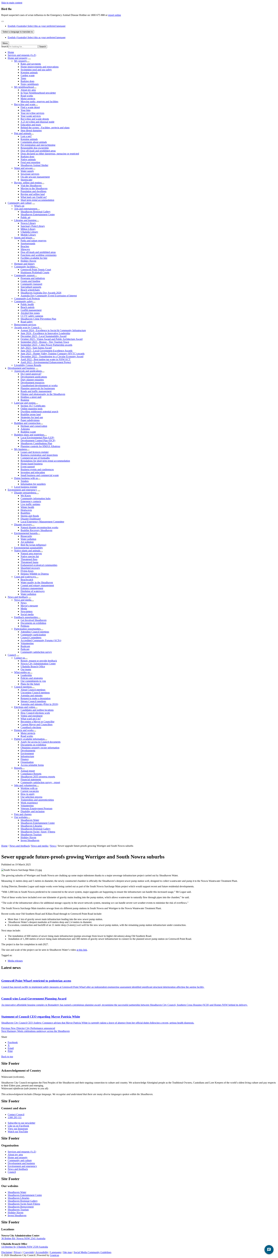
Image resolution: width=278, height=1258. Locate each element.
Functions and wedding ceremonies (38, 255)
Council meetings (23, 686)
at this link (82, 949)
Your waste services (31, 116)
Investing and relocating (33, 472)
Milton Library (28, 229)
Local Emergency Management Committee (42, 521)
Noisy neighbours (30, 84)
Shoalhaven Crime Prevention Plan (38, 318)
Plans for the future (30, 684)
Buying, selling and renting (28, 182)
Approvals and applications (28, 371)
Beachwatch (27, 579)
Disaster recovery (23, 524)
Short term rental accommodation (37, 200)
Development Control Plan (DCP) (38, 440)
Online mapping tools (31, 408)
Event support (28, 466)
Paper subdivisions (30, 420)
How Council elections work (35, 712)
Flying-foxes (27, 571)
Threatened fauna (29, 562)
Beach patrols (27, 307)
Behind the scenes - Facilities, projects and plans (45, 127)
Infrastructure (27, 756)
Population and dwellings (33, 191)
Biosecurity (26, 536)
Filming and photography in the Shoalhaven (43, 394)
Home (4, 845)
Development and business (21, 368)
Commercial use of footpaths (35, 458)
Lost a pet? (26, 136)
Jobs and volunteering (25, 785)
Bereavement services (25, 324)
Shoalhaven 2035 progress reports (38, 776)
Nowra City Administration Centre (38, 663)
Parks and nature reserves (33, 240)
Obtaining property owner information (40, 747)
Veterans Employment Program (36, 808)
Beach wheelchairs (30, 289)
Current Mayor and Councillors (36, 724)
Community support (24, 275)
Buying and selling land (33, 194)
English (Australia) (36, 26)
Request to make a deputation (36, 698)
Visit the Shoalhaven (31, 185)
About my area (28, 90)
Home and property (18, 58)
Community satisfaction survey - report (40, 782)
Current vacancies (30, 791)
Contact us (19, 657)
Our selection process (31, 797)
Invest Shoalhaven (30, 840)
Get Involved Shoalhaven (33, 620)
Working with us (29, 788)
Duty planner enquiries (32, 379)
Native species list (30, 556)
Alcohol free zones (30, 313)
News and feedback (18, 597)
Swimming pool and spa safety (36, 69)
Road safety (27, 321)
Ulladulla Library (29, 232)
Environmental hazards (25, 533)
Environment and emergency (22, 489)
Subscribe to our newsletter (21, 1122)
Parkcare (25, 649)
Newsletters (26, 611)
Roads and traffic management (36, 391)
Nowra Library (28, 223)
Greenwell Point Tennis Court (36, 269)
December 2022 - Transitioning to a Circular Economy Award (52, 356)
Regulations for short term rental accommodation (45, 460)
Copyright (28, 1252)
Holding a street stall (31, 397)
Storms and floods (30, 515)
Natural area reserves (31, 553)
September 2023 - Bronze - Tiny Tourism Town (45, 342)
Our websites (21, 817)
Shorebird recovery (30, 568)
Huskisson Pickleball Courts (35, 272)
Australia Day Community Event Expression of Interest (49, 295)
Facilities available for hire (34, 258)
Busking (25, 400)
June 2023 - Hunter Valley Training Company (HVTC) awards (52, 353)
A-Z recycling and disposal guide (37, 121)
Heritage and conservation (34, 426)
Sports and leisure (23, 237)
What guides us (22, 672)
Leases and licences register (35, 452)
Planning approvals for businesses (38, 388)
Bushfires (25, 513)
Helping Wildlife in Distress (35, 573)
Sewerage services (30, 174)
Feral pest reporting (30, 162)
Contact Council (16, 1114)
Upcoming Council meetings (35, 692)
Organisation (27, 762)
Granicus (54, 1255)
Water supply (27, 171)
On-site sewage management (35, 176)
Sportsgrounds (28, 243)
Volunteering (27, 643)
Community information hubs (36, 498)
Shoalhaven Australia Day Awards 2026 (41, 292)
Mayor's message (29, 605)
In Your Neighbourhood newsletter (38, 92)
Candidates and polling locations (37, 710)
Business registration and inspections (39, 455)
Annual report (28, 770)
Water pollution (28, 539)
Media (24, 608)
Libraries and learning (25, 220)
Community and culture (20, 203)
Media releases (15, 960)
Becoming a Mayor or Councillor (37, 721)
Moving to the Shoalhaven (34, 188)
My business (20, 449)
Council (12, 655)
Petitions (25, 626)
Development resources (32, 382)
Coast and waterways (25, 576)
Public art (25, 217)
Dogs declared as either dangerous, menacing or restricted (50, 153)
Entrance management (32, 588)
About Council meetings (33, 689)
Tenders (25, 481)
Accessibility (41, 1252)
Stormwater (26, 179)
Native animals (28, 159)
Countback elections (31, 727)
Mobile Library (28, 234)
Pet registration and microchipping (38, 145)
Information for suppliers (33, 484)
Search (4, 46)
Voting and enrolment (31, 715)
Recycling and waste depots (35, 119)
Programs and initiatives (33, 278)
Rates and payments (31, 63)
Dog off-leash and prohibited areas (38, 150)
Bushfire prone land (31, 414)
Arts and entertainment (25, 208)
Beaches (25, 246)
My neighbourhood (24, 87)
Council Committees (31, 637)
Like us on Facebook (18, 1125)
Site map (67, 1252)
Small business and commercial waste (40, 475)
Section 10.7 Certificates (33, 405)
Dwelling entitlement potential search (39, 411)
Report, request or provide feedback (39, 660)
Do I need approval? (31, 373)
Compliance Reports (31, 773)
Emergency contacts (31, 501)
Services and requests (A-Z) (22, 55)
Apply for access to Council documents (40, 741)
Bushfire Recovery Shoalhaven (36, 530)
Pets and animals (22, 133)
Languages (55, 1252)
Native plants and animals (27, 550)
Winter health (27, 507)
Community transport (31, 284)
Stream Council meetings (33, 701)
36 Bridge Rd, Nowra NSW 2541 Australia (23, 1238)
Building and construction (27, 423)
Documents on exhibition (33, 623)
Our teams (26, 669)
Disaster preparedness (25, 492)
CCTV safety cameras (32, 316)
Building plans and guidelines (29, 434)
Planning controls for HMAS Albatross (40, 446)
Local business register (25, 486)
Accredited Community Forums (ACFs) (41, 640)
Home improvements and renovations (40, 66)
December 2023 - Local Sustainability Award (43, 336)
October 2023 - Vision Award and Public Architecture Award (52, 339)
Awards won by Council (26, 327)
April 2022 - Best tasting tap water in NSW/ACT (45, 359)
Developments (28, 750)
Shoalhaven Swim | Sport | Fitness (38, 831)
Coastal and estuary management (37, 585)
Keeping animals (29, 72)
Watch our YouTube (18, 1131)
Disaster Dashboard (31, 518)
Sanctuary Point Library (33, 226)
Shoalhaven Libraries (31, 826)
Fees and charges (23, 814)
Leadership (26, 675)
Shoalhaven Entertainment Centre (38, 214)
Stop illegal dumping (31, 130)
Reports (18, 768)
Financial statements (31, 779)
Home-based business (32, 463)
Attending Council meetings (35, 631)
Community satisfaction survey (36, 652)
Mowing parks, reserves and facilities (39, 101)
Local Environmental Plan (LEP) (37, 437)
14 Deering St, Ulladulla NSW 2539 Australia (24, 1246)
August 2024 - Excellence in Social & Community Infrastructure (53, 330)
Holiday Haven (28, 260)
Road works (27, 95)
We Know (26, 495)
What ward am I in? (31, 718)
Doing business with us (26, 478)
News (24, 602)
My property (20, 61)
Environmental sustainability (28, 547)
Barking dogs (27, 81)
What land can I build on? (34, 197)
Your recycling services (32, 113)
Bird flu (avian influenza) (33, 544)
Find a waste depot (30, 107)
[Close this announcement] (2, 21)
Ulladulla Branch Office (33, 666)
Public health (27, 304)
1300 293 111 (15, 1117)
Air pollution (27, 542)
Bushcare (25, 646)
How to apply (28, 794)
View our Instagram (18, 1128)
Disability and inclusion (33, 811)
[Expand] (29, 58)
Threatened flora (29, 559)
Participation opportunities (27, 628)
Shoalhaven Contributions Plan (36, 443)
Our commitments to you (33, 681)
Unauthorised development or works (39, 385)
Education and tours (31, 124)
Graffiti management (31, 310)
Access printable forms (32, 765)
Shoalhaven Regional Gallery (36, 211)
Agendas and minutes (31, 695)
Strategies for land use (32, 417)
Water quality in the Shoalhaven (37, 582)
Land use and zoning (24, 402)
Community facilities (24, 266)
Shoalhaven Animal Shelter (34, 165)
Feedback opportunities (26, 617)
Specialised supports (31, 287)
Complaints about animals (34, 142)
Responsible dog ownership (35, 147)
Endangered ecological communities (39, 565)
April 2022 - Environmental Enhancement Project (46, 362)
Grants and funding (30, 281)
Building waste (28, 431)
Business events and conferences (37, 469)
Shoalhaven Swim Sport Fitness (24, 1203)
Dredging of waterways (33, 591)
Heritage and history (24, 263)
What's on (19, 205)
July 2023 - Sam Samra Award (36, 347)
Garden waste (28, 75)
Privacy (18, 1252)
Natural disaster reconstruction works (39, 527)
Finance (25, 759)
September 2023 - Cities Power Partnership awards (46, 345)
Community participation (33, 634)
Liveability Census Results (27, 365)
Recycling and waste (24, 104)
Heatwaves (26, 510)
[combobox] (17, 31)
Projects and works (23, 730)
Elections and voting (24, 707)
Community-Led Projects (27, 298)
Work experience (29, 802)
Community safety (23, 301)
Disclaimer (6, 1252)
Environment (27, 753)
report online (114, 15)
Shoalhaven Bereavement (21, 1206)
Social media (27, 614)
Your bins (25, 110)
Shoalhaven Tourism (31, 834)
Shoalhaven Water (30, 820)
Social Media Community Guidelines (92, 1252)
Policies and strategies (32, 678)
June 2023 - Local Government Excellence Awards (46, 350)
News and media (22, 599)
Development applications (34, 376)
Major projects (28, 98)
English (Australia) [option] (36, 37)
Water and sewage (23, 168)
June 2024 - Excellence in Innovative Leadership (45, 333)
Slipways (25, 249)
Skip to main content (11, 2)
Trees (23, 78)
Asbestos (25, 429)
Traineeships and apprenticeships (37, 799)
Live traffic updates (30, 504)
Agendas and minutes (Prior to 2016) (39, 704)
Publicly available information (29, 739)
